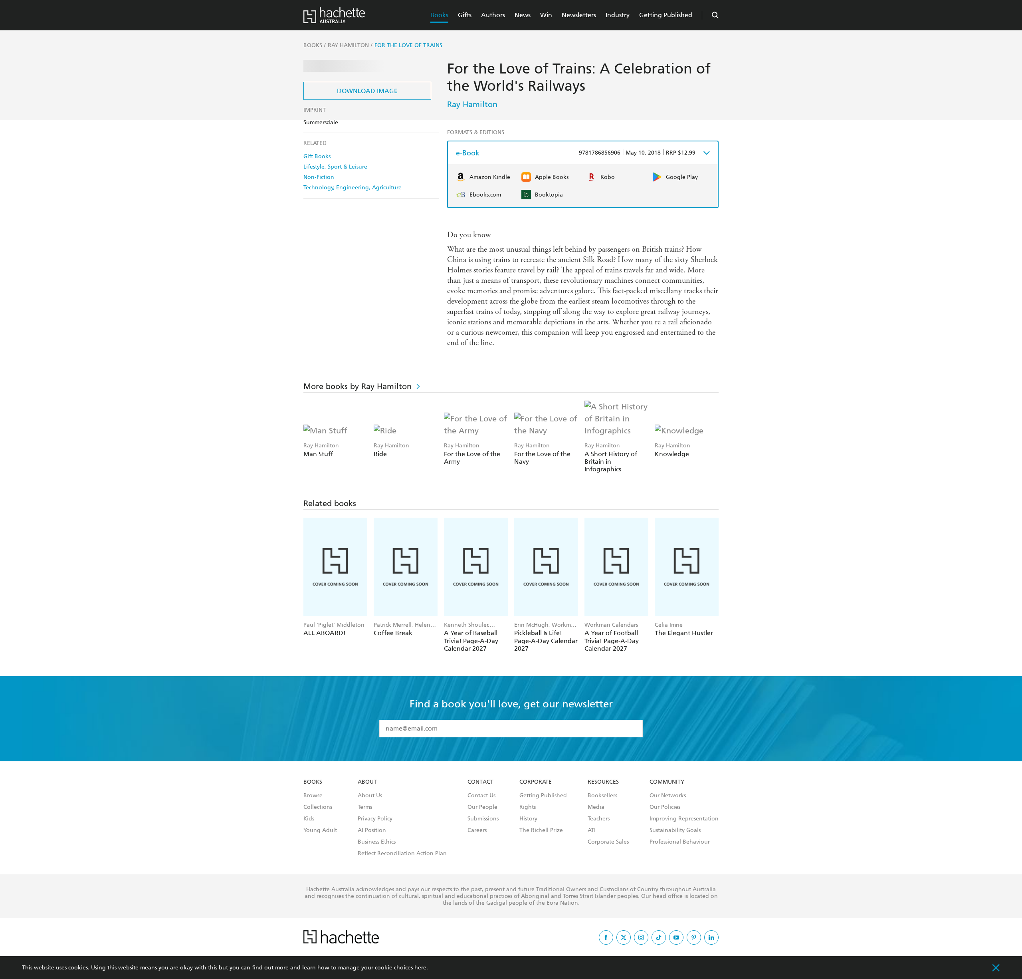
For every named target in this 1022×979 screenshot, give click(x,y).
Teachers (599, 819)
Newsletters (579, 15)
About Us (370, 795)
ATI (592, 830)
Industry (618, 15)
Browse (313, 795)
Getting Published (665, 15)
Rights (527, 807)
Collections (317, 807)
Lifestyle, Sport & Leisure (335, 166)
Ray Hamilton (472, 104)
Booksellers (602, 795)
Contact (480, 782)
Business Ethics (377, 842)
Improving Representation (684, 819)
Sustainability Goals (675, 830)
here (420, 967)
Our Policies (665, 807)
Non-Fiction (318, 177)
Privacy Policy (375, 819)
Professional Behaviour (680, 842)
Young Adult (320, 830)
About (367, 782)
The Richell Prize (541, 830)
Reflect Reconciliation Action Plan (402, 853)
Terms (365, 807)
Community (667, 782)
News (523, 15)
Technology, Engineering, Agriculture (352, 187)
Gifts (464, 15)
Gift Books (317, 156)
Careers (477, 830)
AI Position (372, 830)
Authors (493, 15)
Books (439, 15)
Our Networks (668, 795)
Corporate (535, 782)
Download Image (367, 91)
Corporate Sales (608, 842)
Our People (482, 807)
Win (546, 15)
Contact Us (481, 795)
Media (596, 807)
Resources (603, 782)
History (528, 819)
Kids (308, 819)
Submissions (483, 819)
